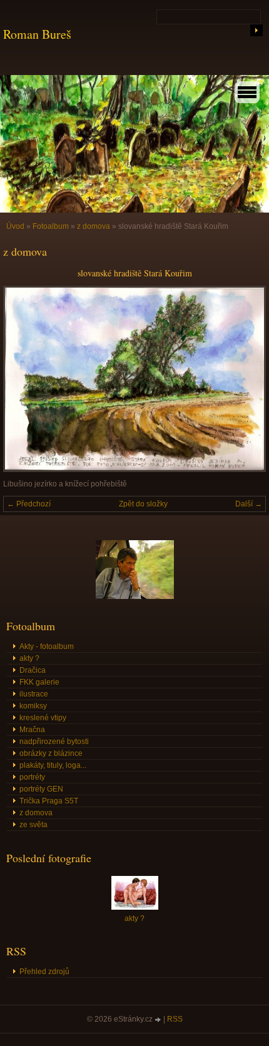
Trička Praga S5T (48, 801)
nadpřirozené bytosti (54, 741)
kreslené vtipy (42, 717)
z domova (93, 226)
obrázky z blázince (51, 753)
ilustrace (33, 694)
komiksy (33, 706)
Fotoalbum (51, 226)
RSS (175, 1019)
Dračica (32, 670)
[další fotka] (245, 379)
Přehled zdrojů (44, 971)
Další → (248, 504)
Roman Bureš (37, 34)
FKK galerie (39, 682)
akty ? (29, 658)
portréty (32, 777)
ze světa (33, 824)
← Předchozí (29, 504)
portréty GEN (41, 789)
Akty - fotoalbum (46, 646)
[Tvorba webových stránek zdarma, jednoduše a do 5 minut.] (159, 1020)
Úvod (15, 226)
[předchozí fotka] (23, 379)
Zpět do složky (143, 504)
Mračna (32, 729)
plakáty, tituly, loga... (52, 765)
